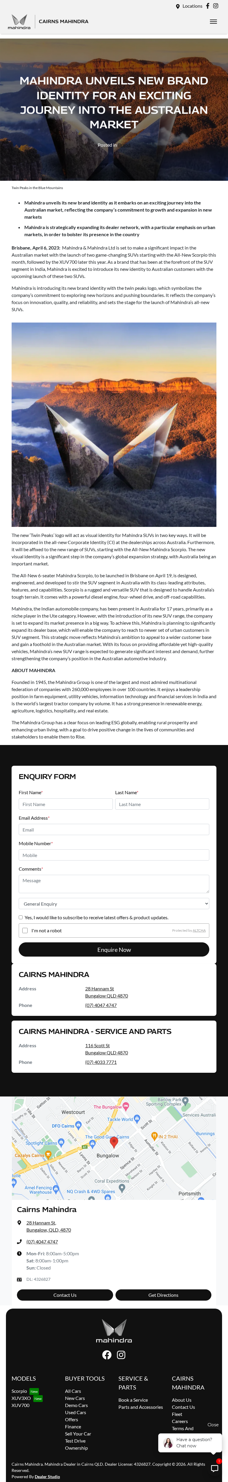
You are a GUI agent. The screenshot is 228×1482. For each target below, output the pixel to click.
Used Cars (75, 1412)
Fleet (177, 1414)
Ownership (76, 1448)
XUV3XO (21, 1398)
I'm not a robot (46, 930)
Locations (192, 6)
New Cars (75, 1398)
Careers (180, 1421)
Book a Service (133, 1400)
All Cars (73, 1391)
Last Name (126, 792)
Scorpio (19, 1391)
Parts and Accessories (140, 1407)
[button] (213, 22)
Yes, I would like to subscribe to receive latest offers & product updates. (96, 917)
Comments (31, 869)
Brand (124, 145)
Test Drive (75, 1440)
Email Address (34, 818)
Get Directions (163, 1295)
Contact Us (65, 1295)
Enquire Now (114, 949)
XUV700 (20, 1405)
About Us (181, 1400)
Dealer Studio (47, 1476)
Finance (73, 1426)
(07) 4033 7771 (101, 1062)
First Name (31, 792)
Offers (71, 1419)
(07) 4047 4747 (101, 1005)
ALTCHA (199, 930)
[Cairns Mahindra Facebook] (209, 6)
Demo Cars (76, 1405)
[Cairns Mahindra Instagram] (217, 6)
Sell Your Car (78, 1433)
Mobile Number (36, 843)
